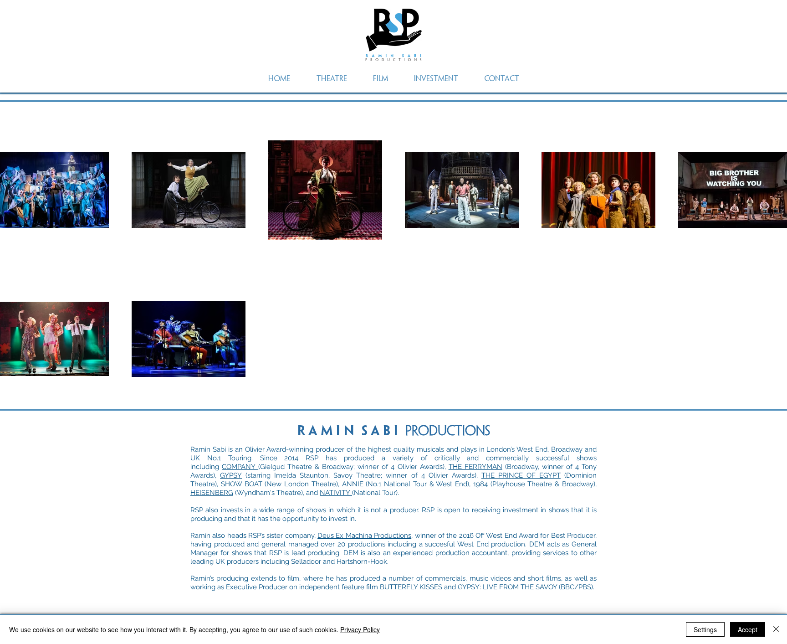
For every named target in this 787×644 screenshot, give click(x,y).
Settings (705, 629)
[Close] (776, 629)
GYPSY (231, 475)
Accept (747, 629)
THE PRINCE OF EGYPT (521, 475)
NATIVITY (336, 493)
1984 (480, 484)
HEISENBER (209, 493)
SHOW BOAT (241, 484)
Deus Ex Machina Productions (364, 535)
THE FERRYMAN (475, 467)
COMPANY (240, 467)
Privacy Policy (360, 629)
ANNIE (352, 484)
